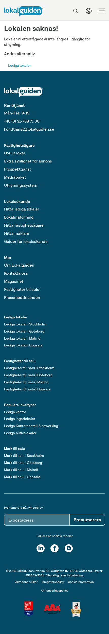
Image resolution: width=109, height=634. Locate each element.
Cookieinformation (81, 582)
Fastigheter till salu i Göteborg (28, 375)
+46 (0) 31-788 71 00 (22, 121)
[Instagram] (69, 548)
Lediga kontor (15, 412)
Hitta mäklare (16, 233)
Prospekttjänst (17, 169)
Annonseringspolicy (54, 591)
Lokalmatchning (18, 217)
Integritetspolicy (53, 582)
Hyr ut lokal (14, 153)
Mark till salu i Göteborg (23, 462)
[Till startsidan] (23, 11)
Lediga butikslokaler (20, 433)
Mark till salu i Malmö (21, 469)
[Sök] (75, 11)
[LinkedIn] (41, 548)
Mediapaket (15, 177)
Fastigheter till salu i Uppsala (27, 389)
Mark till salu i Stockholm (24, 455)
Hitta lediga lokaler (21, 209)
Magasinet (13, 281)
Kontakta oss (16, 273)
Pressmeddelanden (22, 297)
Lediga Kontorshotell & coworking (31, 426)
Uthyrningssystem (20, 185)
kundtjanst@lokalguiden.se (29, 129)
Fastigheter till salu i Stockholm (29, 368)
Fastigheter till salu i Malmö (26, 382)
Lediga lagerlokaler (19, 418)
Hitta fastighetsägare (24, 225)
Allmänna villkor (26, 582)
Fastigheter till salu (21, 289)
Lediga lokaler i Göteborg (24, 331)
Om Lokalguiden (19, 265)
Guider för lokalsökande (26, 241)
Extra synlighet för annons (28, 161)
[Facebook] (54, 548)
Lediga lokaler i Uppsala (23, 345)
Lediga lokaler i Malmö (22, 338)
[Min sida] (89, 11)
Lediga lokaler (19, 65)
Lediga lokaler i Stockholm (25, 324)
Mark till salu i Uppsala (22, 477)
